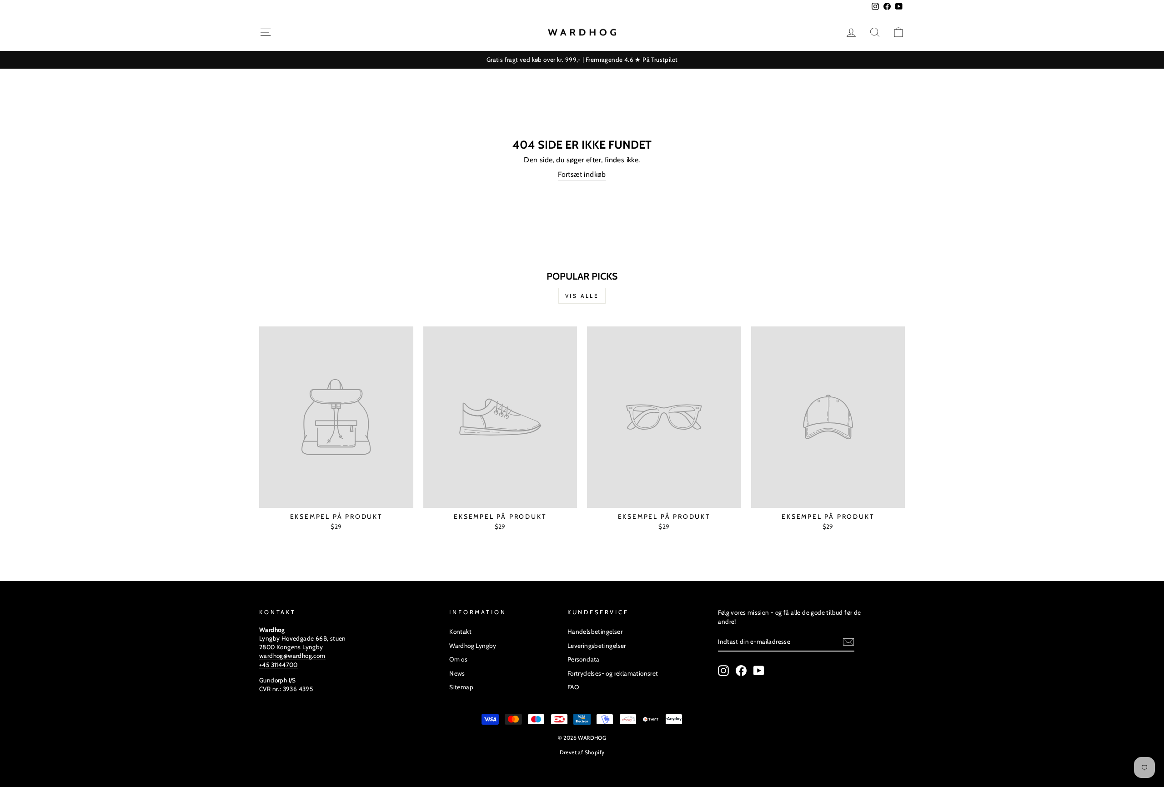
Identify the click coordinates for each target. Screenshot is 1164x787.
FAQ (573, 687)
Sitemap (461, 687)
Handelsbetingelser (594, 631)
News (457, 673)
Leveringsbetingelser (596, 645)
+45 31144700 (278, 664)
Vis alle (582, 295)
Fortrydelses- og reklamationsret (612, 673)
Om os (458, 659)
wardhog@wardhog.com (292, 655)
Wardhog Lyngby (473, 645)
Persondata (583, 659)
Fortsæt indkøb (582, 174)
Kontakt (460, 631)
